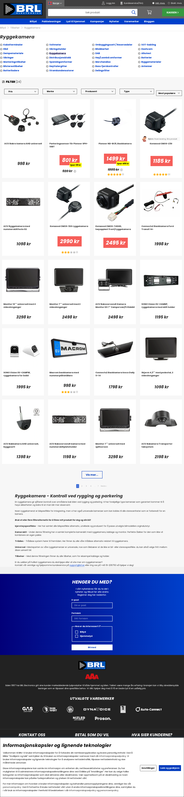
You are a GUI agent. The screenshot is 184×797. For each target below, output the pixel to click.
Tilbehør (15, 27)
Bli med (92, 647)
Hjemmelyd (85, 636)
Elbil (5, 48)
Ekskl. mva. (176, 3)
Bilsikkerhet (102, 48)
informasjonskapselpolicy (112, 756)
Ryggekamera (32, 27)
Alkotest (146, 53)
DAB (97, 53)
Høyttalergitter (58, 66)
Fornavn (76, 613)
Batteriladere (11, 70)
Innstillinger (148, 768)
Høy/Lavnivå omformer (108, 57)
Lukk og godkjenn (170, 768)
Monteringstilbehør (14, 61)
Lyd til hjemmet (75, 21)
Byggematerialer (151, 61)
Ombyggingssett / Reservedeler (113, 44)
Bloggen (149, 21)
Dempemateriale (13, 53)
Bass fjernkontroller (106, 66)
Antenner (146, 66)
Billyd (33, 21)
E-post (75, 599)
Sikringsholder (57, 48)
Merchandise (103, 61)
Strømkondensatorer (61, 70)
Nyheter (114, 21)
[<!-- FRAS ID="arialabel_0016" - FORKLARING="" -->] (75, 171)
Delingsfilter (102, 70)
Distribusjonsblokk (60, 57)
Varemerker (131, 21)
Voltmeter (55, 44)
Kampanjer (97, 21)
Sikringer (8, 57)
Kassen (172, 12)
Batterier (146, 57)
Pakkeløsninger (51, 21)
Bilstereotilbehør (13, 66)
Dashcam (147, 48)
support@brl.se (77, 565)
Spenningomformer (60, 61)
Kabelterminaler (13, 44)
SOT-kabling (148, 44)
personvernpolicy (12, 787)
